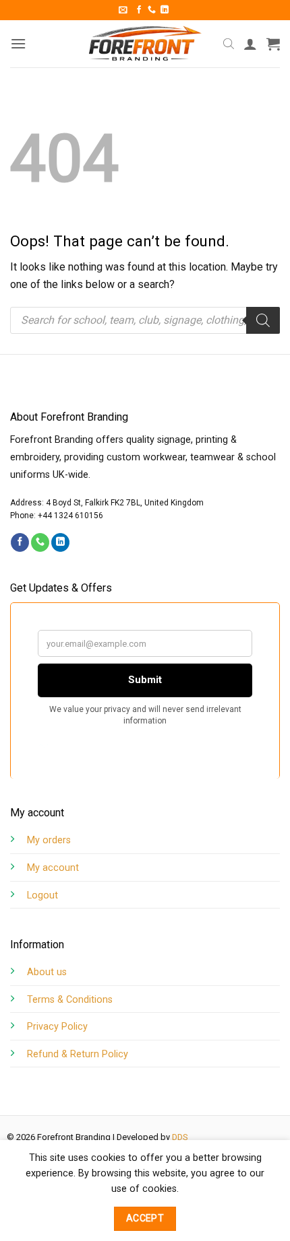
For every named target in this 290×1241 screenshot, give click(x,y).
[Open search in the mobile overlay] (228, 43)
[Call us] (152, 10)
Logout (42, 895)
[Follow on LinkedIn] (165, 10)
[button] (123, 9)
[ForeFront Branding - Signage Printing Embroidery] (145, 43)
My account (53, 868)
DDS (180, 1137)
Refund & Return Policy (77, 1054)
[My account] (250, 44)
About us (47, 972)
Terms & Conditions (70, 999)
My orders (49, 840)
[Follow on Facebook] (139, 10)
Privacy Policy (57, 1026)
